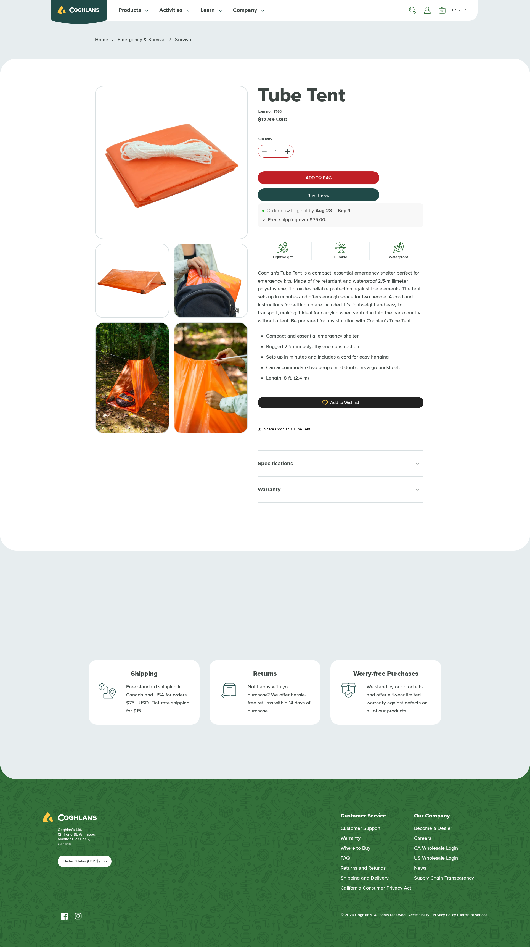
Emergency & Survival (142, 39)
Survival (183, 39)
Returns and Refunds (363, 868)
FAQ (345, 858)
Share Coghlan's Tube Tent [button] (287, 429)
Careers (422, 838)
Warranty (351, 838)
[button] (133, 10)
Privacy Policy (444, 914)
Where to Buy (355, 848)
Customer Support (361, 828)
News (420, 868)
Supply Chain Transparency (444, 878)
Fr (464, 10)
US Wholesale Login (436, 858)
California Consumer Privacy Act (376, 888)
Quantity (265, 139)
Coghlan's (363, 914)
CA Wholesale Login (436, 848)
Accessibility (418, 914)
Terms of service (473, 914)
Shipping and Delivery (365, 878)
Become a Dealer (433, 828)
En (454, 10)
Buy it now (319, 195)
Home (101, 39)
